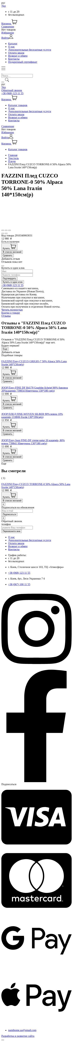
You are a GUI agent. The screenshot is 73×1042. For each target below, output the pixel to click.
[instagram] (36, 668)
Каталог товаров (17, 105)
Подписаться (8, 784)
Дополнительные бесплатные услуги (29, 49)
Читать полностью (12, 309)
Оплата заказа (16, 52)
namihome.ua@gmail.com (22, 1030)
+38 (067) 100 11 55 (19, 584)
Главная (12, 155)
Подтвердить (9, 278)
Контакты (14, 58)
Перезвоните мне (11, 531)
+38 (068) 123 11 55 (12, 93)
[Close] (2, 265)
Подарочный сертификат (22, 61)
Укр (3, 5)
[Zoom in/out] (9, 230)
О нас (11, 46)
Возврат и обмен (18, 55)
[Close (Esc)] (2, 230)
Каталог (12, 43)
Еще (5, 349)
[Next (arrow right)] (6, 233)
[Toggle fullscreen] (6, 230)
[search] (2, 82)
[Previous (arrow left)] (2, 233)
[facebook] (36, 781)
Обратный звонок (11, 90)
